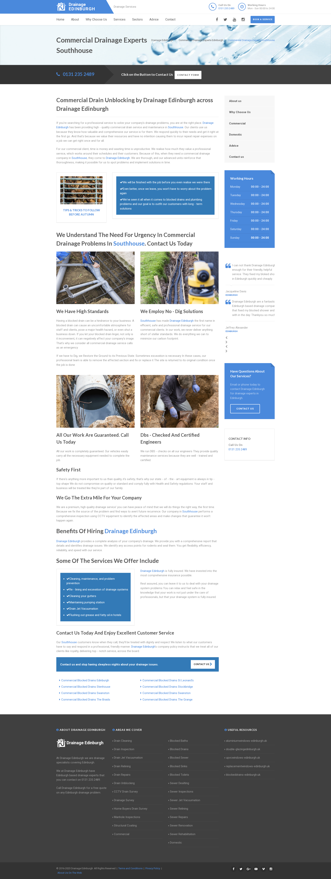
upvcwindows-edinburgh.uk (243, 757)
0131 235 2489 (226, 8)
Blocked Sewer (179, 757)
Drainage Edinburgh (85, 742)
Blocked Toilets (179, 774)
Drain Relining (122, 766)
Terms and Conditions (130, 868)
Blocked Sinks (178, 766)
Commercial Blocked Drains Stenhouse (85, 686)
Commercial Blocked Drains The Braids (85, 699)
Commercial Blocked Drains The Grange (168, 699)
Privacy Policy (152, 868)
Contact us (236, 157)
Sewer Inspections (181, 791)
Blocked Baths (179, 741)
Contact (170, 19)
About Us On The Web (69, 872)
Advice (154, 19)
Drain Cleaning (123, 741)
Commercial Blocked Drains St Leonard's (168, 680)
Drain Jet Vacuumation (128, 757)
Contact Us (202, 664)
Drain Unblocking (124, 783)
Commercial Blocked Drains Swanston (85, 693)
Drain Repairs (122, 774)
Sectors (137, 19)
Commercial (237, 123)
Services (119, 19)
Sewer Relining (179, 808)
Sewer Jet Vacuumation (185, 800)
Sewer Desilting (179, 783)
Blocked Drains (179, 749)
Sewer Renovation (181, 825)
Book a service (262, 19)
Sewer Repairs (179, 817)
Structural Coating (125, 825)
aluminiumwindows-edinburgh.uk (246, 741)
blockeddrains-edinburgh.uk (243, 774)
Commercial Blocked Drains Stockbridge (168, 686)
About (75, 19)
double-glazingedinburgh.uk (243, 749)
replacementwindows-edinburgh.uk (248, 766)
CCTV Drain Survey (126, 791)
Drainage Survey (124, 800)
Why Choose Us (96, 19)
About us (235, 101)
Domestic (235, 134)
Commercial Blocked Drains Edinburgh (85, 680)
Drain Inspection (124, 749)
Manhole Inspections (127, 817)
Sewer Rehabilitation (182, 834)
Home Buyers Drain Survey (130, 808)
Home (60, 19)
